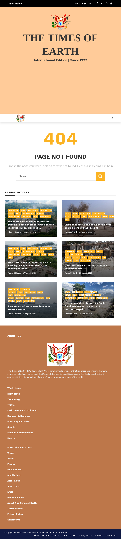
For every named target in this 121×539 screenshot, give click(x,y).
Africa (68, 214)
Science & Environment (20, 432)
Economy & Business (18, 416)
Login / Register (15, 3)
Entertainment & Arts (19, 447)
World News (45, 216)
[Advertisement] (60, 92)
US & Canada (14, 469)
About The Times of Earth (22, 503)
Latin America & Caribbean (22, 410)
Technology (13, 399)
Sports (11, 427)
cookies (99, 535)
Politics (76, 217)
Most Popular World (18, 421)
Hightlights (33, 210)
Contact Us (13, 519)
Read (18, 213)
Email (23, 210)
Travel (36, 254)
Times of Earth (14, 232)
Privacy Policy (15, 514)
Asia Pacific (13, 210)
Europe (11, 464)
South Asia (26, 216)
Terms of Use (15, 508)
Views (35, 216)
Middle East (14, 475)
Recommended (28, 213)
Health (11, 438)
